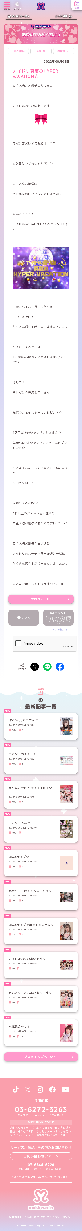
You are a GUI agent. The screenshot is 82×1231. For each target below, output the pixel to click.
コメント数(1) (58, 629)
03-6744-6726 (41, 1164)
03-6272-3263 (41, 1109)
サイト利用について (33, 1217)
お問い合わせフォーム (41, 1156)
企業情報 (14, 1217)
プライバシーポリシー (59, 1217)
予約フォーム (33, 1177)
